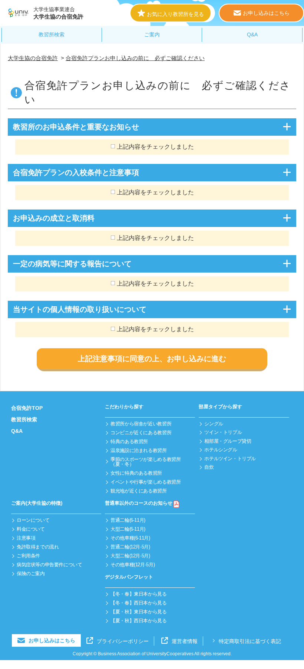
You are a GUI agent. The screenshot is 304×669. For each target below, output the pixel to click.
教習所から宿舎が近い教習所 (140, 423)
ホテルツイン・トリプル (230, 458)
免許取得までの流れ (38, 547)
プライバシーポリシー (123, 641)
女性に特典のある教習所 (136, 473)
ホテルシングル (220, 449)
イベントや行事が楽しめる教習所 (145, 482)
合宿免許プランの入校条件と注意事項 (76, 172)
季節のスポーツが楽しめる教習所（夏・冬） (145, 462)
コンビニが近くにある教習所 (140, 432)
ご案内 (152, 34)
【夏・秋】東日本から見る (138, 611)
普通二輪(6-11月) (127, 520)
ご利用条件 (28, 555)
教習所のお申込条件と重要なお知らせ (76, 127)
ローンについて (33, 520)
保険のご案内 (31, 573)
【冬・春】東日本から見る (138, 594)
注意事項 (26, 538)
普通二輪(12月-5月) (130, 547)
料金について (31, 529)
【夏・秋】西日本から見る (138, 620)
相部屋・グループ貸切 (227, 441)
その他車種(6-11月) (130, 538)
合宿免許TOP (27, 408)
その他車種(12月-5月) (132, 564)
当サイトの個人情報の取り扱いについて (79, 309)
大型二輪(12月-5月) (130, 555)
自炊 (209, 467)
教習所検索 (52, 34)
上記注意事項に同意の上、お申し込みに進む (152, 359)
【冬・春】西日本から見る (138, 603)
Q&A (252, 34)
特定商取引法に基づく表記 (250, 641)
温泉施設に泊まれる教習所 (138, 450)
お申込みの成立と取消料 (54, 218)
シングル (213, 423)
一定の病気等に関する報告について (72, 264)
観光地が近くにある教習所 (138, 491)
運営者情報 (185, 641)
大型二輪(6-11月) (127, 529)
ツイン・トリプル (223, 432)
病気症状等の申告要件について (49, 564)
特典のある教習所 (129, 441)
